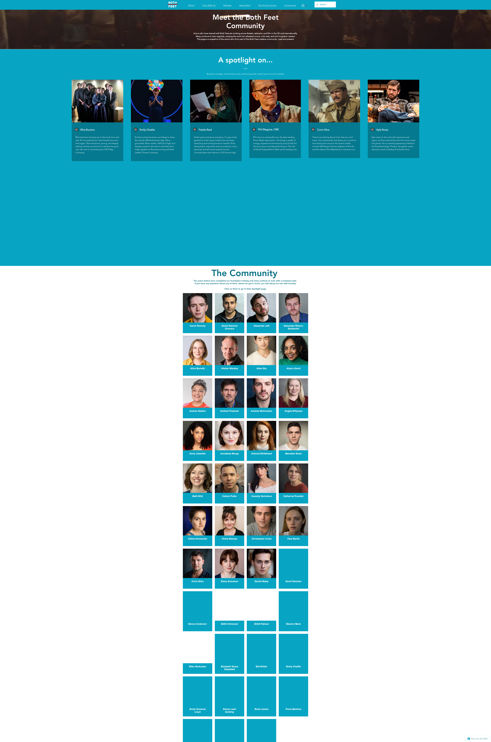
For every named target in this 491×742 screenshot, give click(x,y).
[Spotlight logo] (76, 129)
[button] (304, 5)
